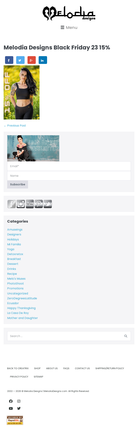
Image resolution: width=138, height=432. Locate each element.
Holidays (13, 239)
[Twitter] (18, 408)
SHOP (37, 368)
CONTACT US (82, 368)
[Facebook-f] (10, 401)
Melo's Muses (16, 279)
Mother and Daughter (22, 318)
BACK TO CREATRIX (18, 368)
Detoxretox (15, 254)
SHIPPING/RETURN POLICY (109, 368)
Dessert (12, 264)
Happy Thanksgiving (21, 308)
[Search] (126, 336)
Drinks (11, 269)
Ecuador (13, 303)
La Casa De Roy (18, 313)
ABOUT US (52, 368)
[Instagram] (18, 401)
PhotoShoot (15, 283)
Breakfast (14, 259)
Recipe (12, 274)
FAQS (66, 368)
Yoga (10, 249)
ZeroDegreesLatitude (22, 298)
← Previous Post (15, 125)
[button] (69, 27)
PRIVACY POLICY (19, 376)
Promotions (15, 288)
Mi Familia (14, 244)
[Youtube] (10, 408)
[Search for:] (69, 336)
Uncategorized (17, 293)
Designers (14, 234)
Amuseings (14, 229)
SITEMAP (38, 376)
